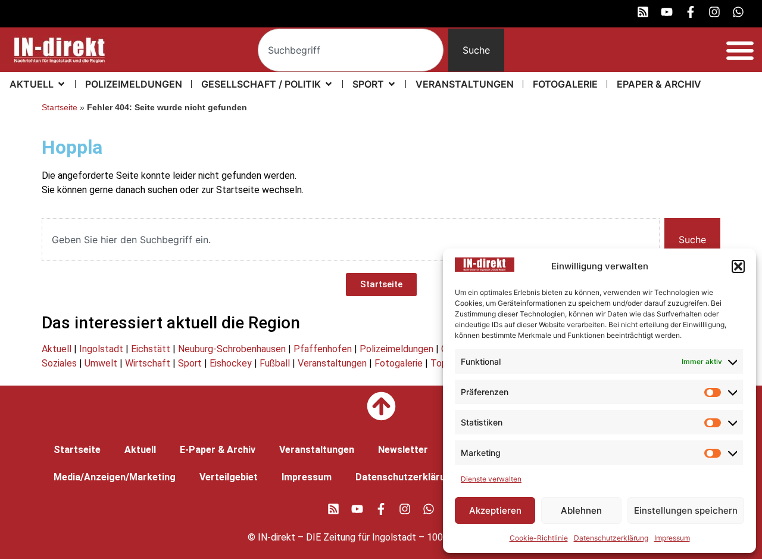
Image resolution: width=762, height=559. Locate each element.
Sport (190, 363)
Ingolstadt (101, 349)
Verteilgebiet (228, 477)
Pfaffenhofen (322, 349)
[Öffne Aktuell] (61, 84)
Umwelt (101, 363)
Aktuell (56, 349)
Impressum (672, 537)
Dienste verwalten (491, 478)
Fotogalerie (398, 363)
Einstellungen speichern (686, 510)
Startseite (59, 107)
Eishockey (231, 363)
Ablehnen (581, 510)
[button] (738, 266)
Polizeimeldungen (396, 349)
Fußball (275, 363)
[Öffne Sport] (391, 84)
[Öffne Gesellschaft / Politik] (328, 84)
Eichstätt (150, 349)
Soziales (59, 363)
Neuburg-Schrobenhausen (232, 349)
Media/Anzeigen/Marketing (115, 477)
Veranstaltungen (332, 363)
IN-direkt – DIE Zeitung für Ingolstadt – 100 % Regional (374, 537)
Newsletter (403, 449)
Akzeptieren (495, 510)
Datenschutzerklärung (611, 537)
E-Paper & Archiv (217, 449)
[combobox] (350, 50)
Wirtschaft (147, 363)
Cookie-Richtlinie (539, 537)
